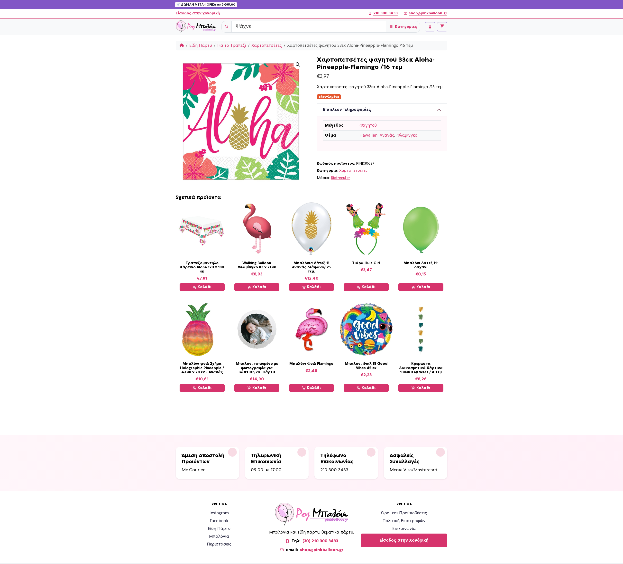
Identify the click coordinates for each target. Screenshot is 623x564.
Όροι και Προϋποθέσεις (404, 513)
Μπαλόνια (219, 536)
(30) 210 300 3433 (320, 541)
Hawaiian (368, 135)
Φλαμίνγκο (406, 135)
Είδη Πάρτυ (200, 45)
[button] (297, 64)
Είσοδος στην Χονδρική (404, 540)
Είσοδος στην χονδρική (198, 13)
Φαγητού (368, 125)
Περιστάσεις (219, 544)
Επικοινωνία (404, 529)
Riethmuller (340, 178)
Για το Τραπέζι (231, 45)
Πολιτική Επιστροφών (404, 521)
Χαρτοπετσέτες (266, 45)
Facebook (219, 521)
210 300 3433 (385, 13)
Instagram (219, 513)
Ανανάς (387, 135)
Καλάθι (204, 287)
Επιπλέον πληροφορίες (347, 110)
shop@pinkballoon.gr (428, 13)
